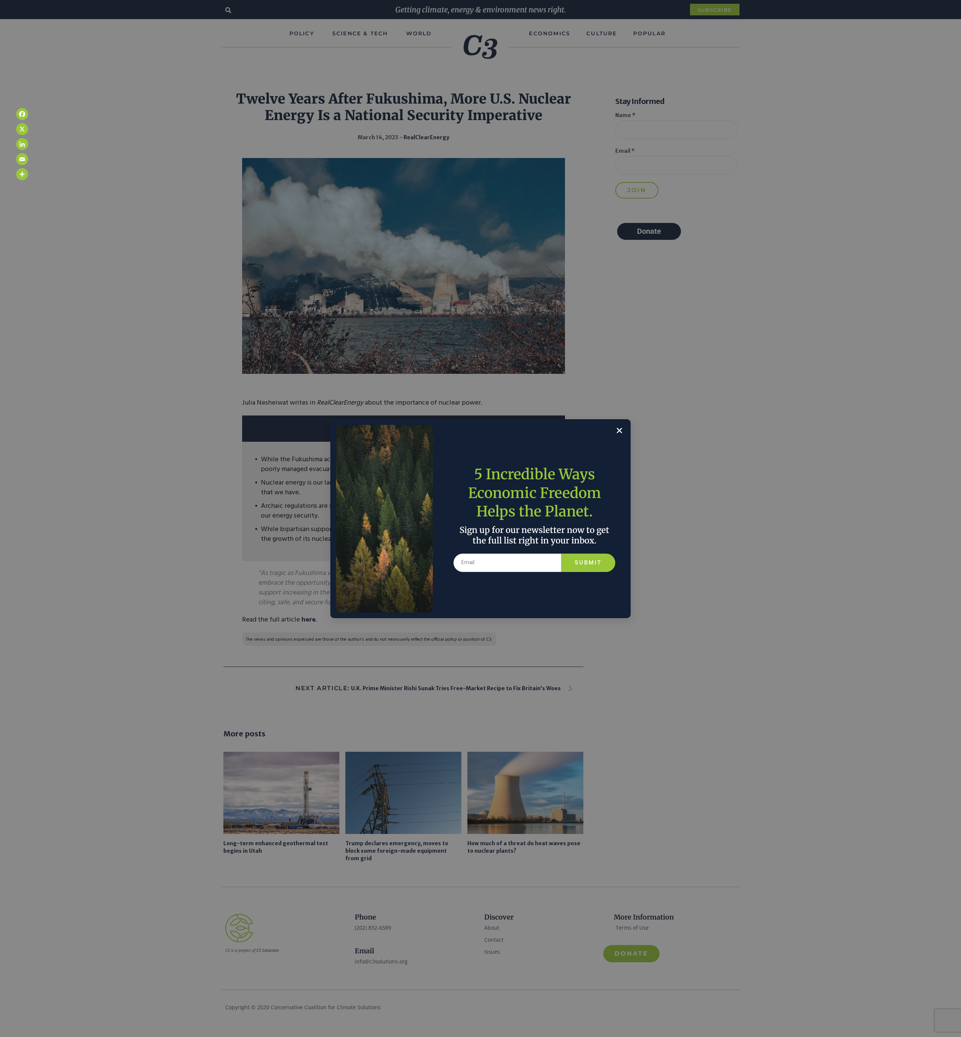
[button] (619, 430)
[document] (480, 518)
